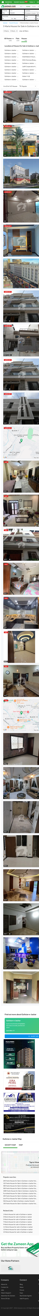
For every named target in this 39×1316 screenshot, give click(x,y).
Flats (17, 39)
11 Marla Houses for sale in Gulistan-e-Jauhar (18, 1227)
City (11, 10)
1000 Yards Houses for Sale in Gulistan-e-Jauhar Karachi (20, 1191)
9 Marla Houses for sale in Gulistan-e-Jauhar (17, 1224)
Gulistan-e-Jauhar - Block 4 (12, 70)
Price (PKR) (5, 16)
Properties (8, 2)
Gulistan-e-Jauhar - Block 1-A (29, 73)
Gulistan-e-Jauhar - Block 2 (12, 57)
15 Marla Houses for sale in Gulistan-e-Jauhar (18, 1232)
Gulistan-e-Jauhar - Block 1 (12, 76)
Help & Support (6, 1293)
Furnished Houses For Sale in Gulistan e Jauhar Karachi (20, 1193)
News (21, 1287)
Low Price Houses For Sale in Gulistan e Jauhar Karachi (20, 1198)
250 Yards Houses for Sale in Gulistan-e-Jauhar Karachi (20, 1196)
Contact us (4, 1287)
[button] (6, 13)
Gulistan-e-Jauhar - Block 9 (29, 63)
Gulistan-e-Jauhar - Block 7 (12, 66)
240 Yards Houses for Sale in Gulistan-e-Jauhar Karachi (20, 1181)
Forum (22, 1290)
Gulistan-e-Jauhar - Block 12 (12, 50)
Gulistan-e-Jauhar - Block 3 (12, 63)
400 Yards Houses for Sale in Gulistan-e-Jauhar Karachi (20, 1186)
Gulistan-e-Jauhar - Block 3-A (29, 50)
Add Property (24, 1298)
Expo (21, 1293)
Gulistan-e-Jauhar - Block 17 (29, 53)
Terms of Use (5, 1298)
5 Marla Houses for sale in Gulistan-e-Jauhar (17, 1219)
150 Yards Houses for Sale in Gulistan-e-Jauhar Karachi (20, 1203)
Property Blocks (20, 2)
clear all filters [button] (23, 31)
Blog (21, 1284)
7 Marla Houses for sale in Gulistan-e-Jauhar (17, 1222)
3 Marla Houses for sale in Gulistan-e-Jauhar (17, 1217)
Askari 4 (26, 76)
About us (4, 1284)
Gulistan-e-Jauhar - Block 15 (12, 53)
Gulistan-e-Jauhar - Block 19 (12, 73)
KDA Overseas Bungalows (29, 60)
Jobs (2, 1290)
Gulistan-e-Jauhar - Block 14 (12, 60)
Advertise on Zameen (8, 1296)
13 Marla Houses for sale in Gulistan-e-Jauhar (18, 1229)
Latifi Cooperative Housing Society (29, 66)
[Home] (2, 2)
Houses (24, 39)
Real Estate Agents (26, 1296)
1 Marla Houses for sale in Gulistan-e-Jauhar (17, 1214)
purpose (5, 10)
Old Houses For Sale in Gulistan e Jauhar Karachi (19, 1201)
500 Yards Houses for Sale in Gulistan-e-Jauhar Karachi (20, 1188)
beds (26, 16)
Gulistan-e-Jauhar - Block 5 (29, 79)
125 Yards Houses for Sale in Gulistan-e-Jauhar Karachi (20, 1183)
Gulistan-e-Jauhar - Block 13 (12, 79)
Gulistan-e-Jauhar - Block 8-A (29, 70)
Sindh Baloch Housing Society (29, 57)
